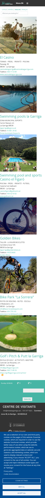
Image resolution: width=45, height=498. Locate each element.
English (17, 9)
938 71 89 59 (12, 370)
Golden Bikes (5, 255)
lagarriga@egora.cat (8, 128)
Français (25, 9)
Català (4, 9)
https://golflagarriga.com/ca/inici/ (13, 373)
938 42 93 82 (12, 193)
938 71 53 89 (12, 72)
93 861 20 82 (12, 130)
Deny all (21, 487)
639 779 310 (11, 311)
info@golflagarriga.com (9, 368)
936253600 (11, 252)
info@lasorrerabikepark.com (11, 309)
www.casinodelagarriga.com (11, 74)
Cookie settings (21, 481)
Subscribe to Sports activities (2, 375)
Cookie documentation (11, 474)
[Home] (7, 3)
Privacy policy (8, 471)
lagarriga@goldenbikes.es (10, 250)
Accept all (22, 493)
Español (11, 9)
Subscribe (27, 399)
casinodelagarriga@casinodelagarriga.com (16, 69)
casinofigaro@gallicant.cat (10, 191)
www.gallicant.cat (6, 196)
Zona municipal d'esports (10, 133)
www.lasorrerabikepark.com (11, 314)
